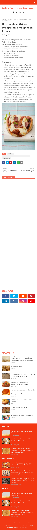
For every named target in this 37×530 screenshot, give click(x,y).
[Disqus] (18, 206)
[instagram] (20, 12)
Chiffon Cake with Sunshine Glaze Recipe (21, 400)
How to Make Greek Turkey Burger (22, 415)
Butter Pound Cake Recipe (19, 407)
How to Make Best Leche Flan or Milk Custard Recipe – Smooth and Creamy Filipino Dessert (23, 392)
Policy (20, 523)
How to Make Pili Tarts (18, 366)
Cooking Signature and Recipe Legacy (18, 8)
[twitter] (17, 12)
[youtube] (31, 301)
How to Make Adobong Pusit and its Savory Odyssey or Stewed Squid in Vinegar (22, 480)
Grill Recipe (10, 154)
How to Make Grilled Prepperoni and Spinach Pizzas (16, 156)
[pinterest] (23, 12)
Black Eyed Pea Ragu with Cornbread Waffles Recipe (19, 383)
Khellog (4, 35)
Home (3, 19)
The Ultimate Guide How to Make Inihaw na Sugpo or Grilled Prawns (22, 472)
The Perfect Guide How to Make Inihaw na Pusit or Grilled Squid (21, 464)
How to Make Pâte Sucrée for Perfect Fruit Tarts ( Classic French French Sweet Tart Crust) (22, 450)
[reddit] (23, 296)
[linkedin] (5, 301)
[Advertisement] (18, 328)
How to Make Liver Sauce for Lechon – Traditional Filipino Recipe (23, 375)
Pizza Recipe (9, 19)
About (15, 523)
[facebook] (13, 12)
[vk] (14, 301)
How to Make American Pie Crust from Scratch (21, 432)
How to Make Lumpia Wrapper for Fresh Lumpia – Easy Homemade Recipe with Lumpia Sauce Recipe (22, 358)
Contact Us (27, 523)
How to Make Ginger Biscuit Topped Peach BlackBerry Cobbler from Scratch (22, 441)
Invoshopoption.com (25, 527)
